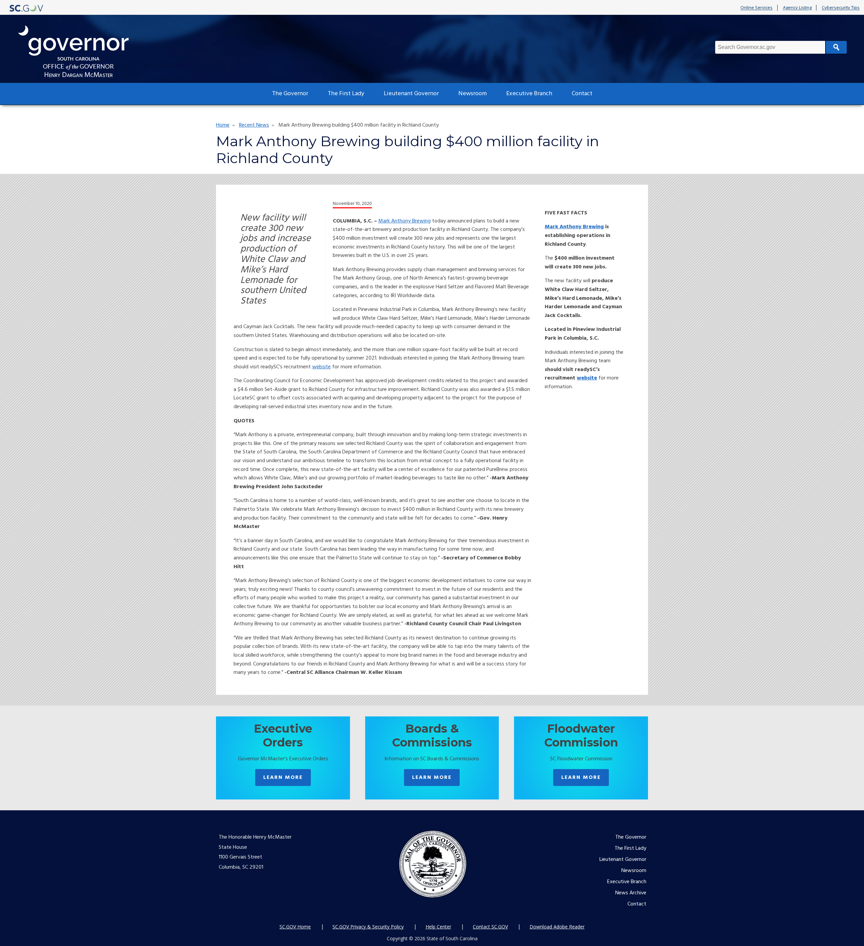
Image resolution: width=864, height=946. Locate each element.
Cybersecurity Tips (841, 8)
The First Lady (346, 94)
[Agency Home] (79, 51)
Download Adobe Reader (557, 926)
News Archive (630, 893)
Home (223, 125)
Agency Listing (797, 8)
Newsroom (472, 94)
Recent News (254, 125)
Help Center (438, 926)
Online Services (756, 8)
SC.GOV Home (295, 926)
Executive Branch (529, 94)
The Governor (290, 94)
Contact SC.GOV (490, 926)
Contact (582, 94)
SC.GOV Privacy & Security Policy (368, 926)
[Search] (836, 47)
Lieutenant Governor (411, 94)
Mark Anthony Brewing (404, 221)
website (321, 367)
